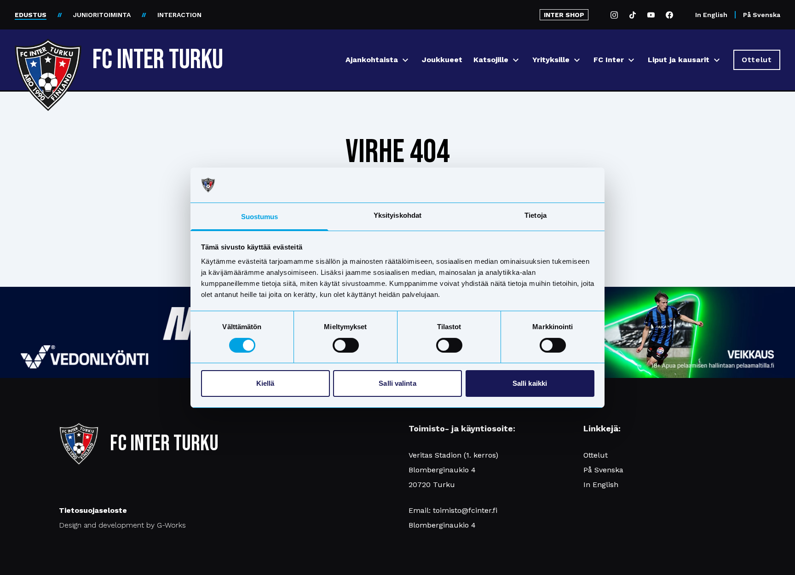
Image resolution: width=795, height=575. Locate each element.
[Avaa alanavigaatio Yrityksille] (576, 60)
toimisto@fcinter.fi (465, 510)
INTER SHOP (564, 14)
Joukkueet (442, 59)
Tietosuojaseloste (93, 510)
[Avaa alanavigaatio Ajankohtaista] (405, 60)
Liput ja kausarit (678, 59)
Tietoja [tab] (535, 215)
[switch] (346, 345)
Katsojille (490, 59)
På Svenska (761, 14)
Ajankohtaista (372, 59)
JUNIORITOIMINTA (102, 14)
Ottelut (595, 455)
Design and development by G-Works (122, 525)
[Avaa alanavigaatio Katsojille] (515, 60)
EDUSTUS (30, 14)
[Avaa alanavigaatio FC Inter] (631, 60)
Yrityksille (551, 59)
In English (711, 14)
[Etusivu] (48, 56)
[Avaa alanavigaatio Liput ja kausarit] (716, 60)
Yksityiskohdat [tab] (397, 215)
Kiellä (265, 383)
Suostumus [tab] (259, 217)
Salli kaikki (530, 383)
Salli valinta (397, 383)
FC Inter (608, 59)
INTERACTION (179, 14)
